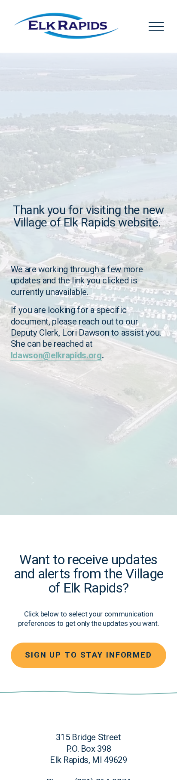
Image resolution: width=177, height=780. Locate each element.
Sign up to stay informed (88, 655)
